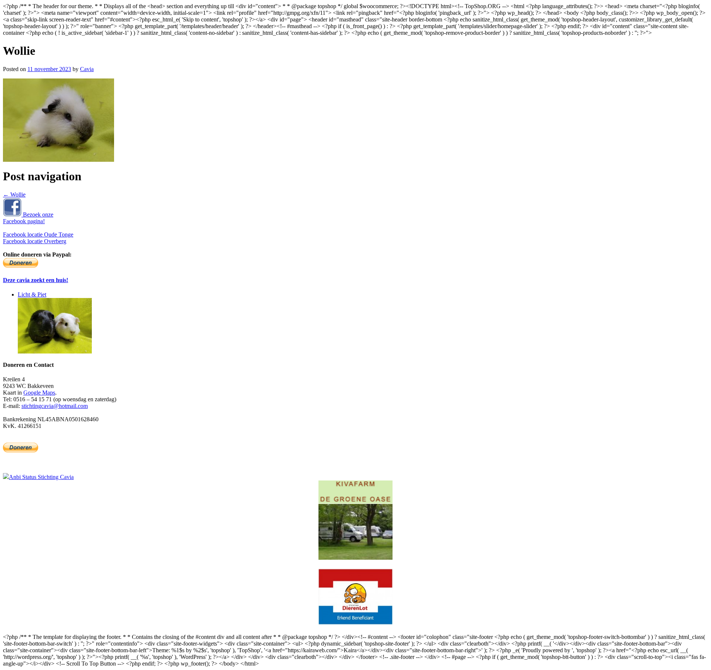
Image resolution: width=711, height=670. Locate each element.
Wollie (14, 194)
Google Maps (39, 392)
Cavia (87, 69)
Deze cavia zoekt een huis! (35, 280)
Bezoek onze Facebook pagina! (28, 217)
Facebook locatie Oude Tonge (38, 234)
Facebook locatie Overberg (34, 241)
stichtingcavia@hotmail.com (54, 406)
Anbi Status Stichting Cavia (41, 477)
